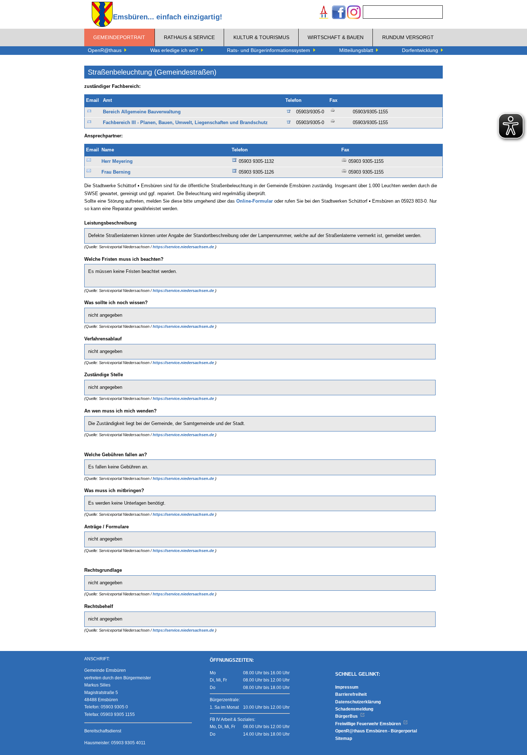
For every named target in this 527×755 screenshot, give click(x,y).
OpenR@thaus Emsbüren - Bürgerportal (376, 730)
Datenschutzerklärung (358, 701)
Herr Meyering (117, 161)
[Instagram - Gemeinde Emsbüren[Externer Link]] (353, 13)
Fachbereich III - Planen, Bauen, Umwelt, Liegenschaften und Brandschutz (185, 122)
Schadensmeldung (354, 709)
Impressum (347, 687)
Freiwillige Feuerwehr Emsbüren (368, 723)
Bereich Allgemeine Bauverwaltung (142, 111)
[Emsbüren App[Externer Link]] (323, 13)
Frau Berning (115, 172)
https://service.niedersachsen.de (184, 247)
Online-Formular (254, 201)
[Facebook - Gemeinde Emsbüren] (338, 13)
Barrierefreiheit (351, 694)
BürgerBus (347, 716)
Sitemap (343, 738)
